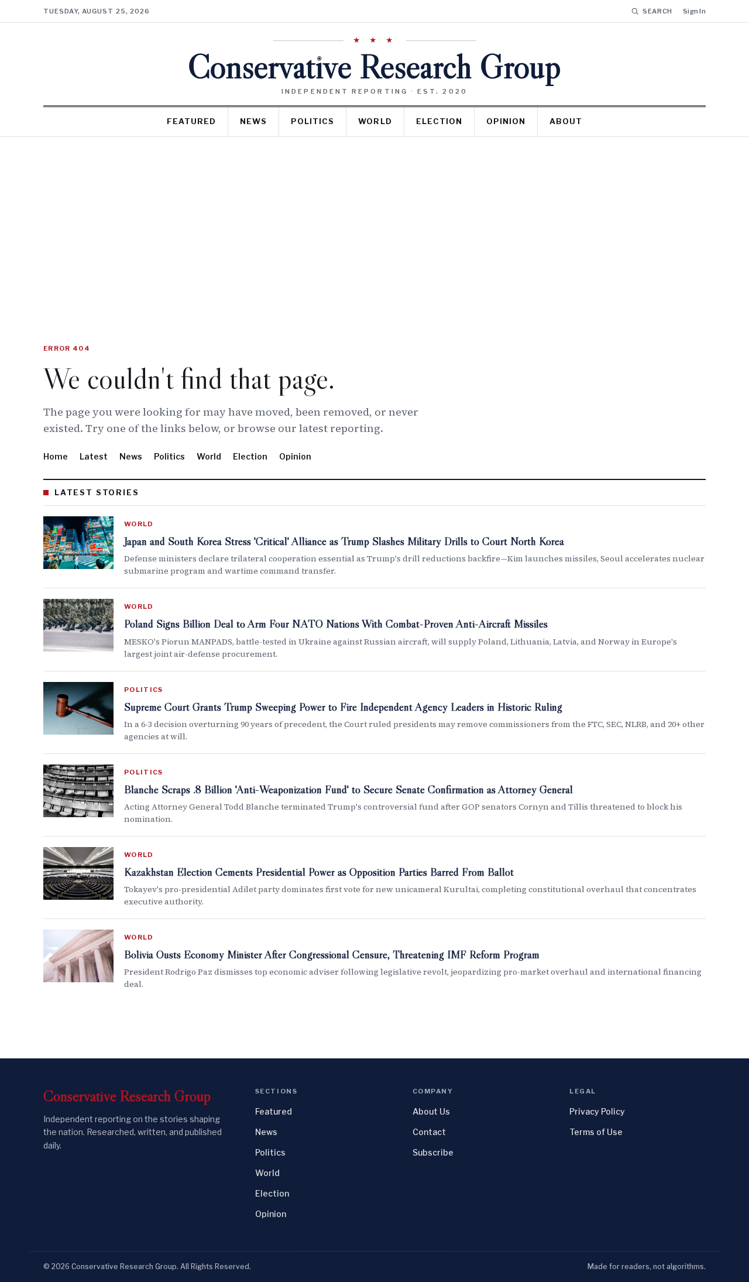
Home (55, 456)
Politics (312, 121)
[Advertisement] (374, 225)
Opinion (505, 121)
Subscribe (433, 1152)
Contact (429, 1132)
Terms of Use (596, 1132)
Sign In (694, 11)
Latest (94, 456)
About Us (431, 1111)
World (374, 121)
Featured (191, 121)
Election (439, 121)
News (253, 121)
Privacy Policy (597, 1111)
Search (657, 11)
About (565, 121)
